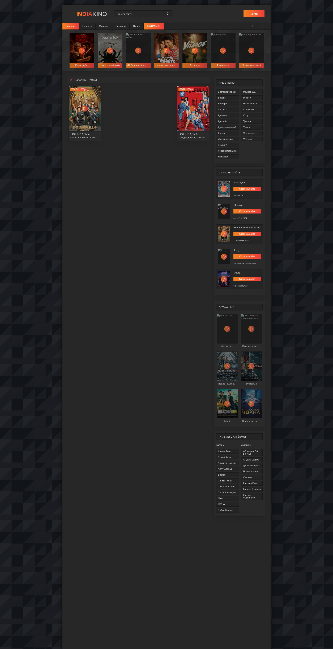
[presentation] (253, 25)
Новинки (87, 26)
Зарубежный (202, 137)
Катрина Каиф (250, 483)
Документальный (227, 127)
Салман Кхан (225, 480)
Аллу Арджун (225, 469)
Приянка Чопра (251, 471)
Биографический (227, 92)
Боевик (221, 97)
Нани (220, 498)
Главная (70, 26)
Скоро (136, 26)
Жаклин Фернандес (249, 496)
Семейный (248, 109)
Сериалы (121, 26)
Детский (222, 121)
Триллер (247, 121)
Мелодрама (249, 92)
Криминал (223, 156)
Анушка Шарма (251, 459)
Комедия (222, 145)
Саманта (247, 477)
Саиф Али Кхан (226, 486)
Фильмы (103, 26)
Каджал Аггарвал (252, 489)
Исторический (225, 139)
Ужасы (246, 127)
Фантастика (249, 133)
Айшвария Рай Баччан (250, 452)
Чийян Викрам (225, 510)
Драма (221, 133)
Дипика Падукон (251, 465)
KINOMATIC (153, 26)
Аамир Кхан (224, 451)
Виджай (222, 474)
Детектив (223, 115)
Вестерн (222, 103)
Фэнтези (247, 139)
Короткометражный (228, 151)
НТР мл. (222, 504)
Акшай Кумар (225, 457)
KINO (91, 14)
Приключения (250, 103)
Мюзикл (247, 97)
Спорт (246, 115)
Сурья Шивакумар (227, 492)
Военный (222, 109)
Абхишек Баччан (227, 463)
